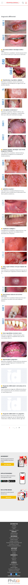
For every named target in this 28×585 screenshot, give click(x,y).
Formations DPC (14, 535)
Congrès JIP (14, 561)
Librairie (14, 553)
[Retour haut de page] (25, 581)
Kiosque (14, 552)
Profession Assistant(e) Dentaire (14, 545)
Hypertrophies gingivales (10, 359)
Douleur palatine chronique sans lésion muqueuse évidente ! (13, 150)
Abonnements (14, 550)
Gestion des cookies (14, 575)
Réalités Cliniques (14, 539)
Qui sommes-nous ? (14, 564)
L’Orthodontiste (14, 547)
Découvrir (8, 497)
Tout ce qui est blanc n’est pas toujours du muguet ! (13, 267)
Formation (14, 527)
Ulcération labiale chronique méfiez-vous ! (12, 50)
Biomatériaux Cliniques (14, 544)
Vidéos (14, 528)
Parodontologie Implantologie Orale (14, 542)
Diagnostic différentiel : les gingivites (13, 413)
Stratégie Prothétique (14, 541)
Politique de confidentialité (14, 569)
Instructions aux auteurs (14, 570)
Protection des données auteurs (14, 572)
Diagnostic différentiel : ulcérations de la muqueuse (13, 386)
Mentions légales (14, 567)
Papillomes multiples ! (9, 228)
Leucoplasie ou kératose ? (10, 110)
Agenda (14, 556)
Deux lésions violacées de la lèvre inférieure (11, 295)
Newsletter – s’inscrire (14, 530)
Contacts (14, 566)
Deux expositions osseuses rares (12, 333)
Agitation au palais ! (8, 189)
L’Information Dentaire (14, 538)
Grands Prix (14, 558)
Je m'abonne (7, 464)
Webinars (14, 559)
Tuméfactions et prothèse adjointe (12, 80)
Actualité (14, 525)
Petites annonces (14, 533)
